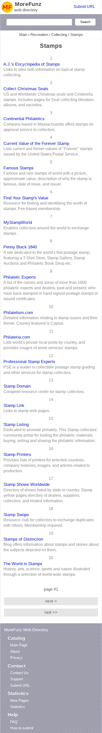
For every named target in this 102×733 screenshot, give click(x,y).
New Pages (19, 700)
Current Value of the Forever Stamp (36, 143)
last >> (51, 612)
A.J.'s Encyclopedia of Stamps (31, 64)
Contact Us (19, 673)
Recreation (39, 34)
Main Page (18, 645)
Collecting (59, 34)
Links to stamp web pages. (26, 411)
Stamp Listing (16, 424)
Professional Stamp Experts (29, 361)
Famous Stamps (18, 167)
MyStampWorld (17, 222)
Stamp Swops (16, 514)
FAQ (14, 722)
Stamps (76, 34)
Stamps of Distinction (23, 539)
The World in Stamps (22, 563)
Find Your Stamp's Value (25, 197)
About (15, 651)
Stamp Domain (17, 386)
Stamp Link (13, 405)
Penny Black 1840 (20, 246)
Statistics (17, 707)
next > (51, 601)
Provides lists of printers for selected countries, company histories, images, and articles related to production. (46, 465)
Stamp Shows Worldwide (26, 484)
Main (23, 34)
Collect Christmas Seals (25, 88)
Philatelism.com (18, 312)
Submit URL (84, 6)
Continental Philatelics (24, 118)
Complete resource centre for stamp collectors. (44, 392)
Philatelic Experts (19, 277)
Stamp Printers (17, 454)
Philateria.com (16, 337)
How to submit (21, 728)
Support (16, 679)
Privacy (16, 657)
